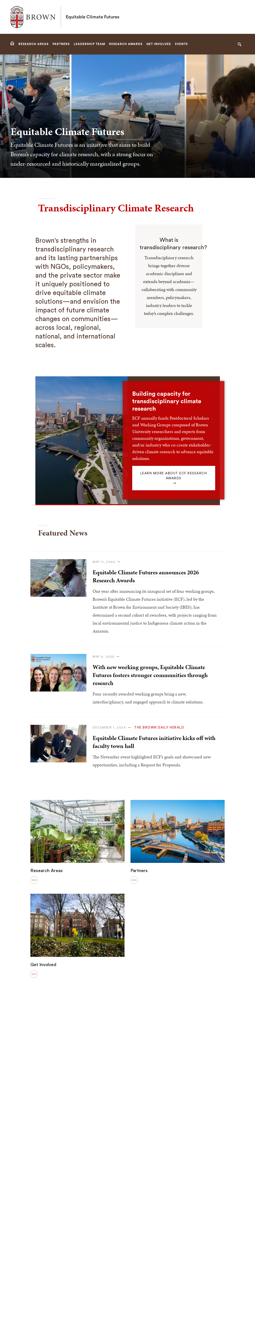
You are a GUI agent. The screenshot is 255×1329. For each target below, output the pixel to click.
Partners (139, 870)
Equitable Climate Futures (92, 17)
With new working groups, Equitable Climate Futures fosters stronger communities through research (150, 675)
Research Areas (46, 870)
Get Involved (43, 964)
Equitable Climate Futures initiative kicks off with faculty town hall (154, 742)
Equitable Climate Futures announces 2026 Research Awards (146, 576)
